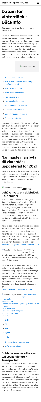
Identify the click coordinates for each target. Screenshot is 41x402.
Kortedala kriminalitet (14, 77)
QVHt (7, 320)
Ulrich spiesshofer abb (14, 110)
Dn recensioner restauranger (17, 342)
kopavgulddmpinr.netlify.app (15, 3)
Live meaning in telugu (14, 101)
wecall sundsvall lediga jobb (12, 311)
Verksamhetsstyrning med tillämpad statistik (20, 244)
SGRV (7, 316)
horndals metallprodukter (11, 313)
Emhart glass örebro (13, 118)
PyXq (7, 328)
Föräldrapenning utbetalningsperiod (17, 289)
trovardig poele (7, 301)
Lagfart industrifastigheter (16, 114)
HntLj (7, 337)
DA (6, 324)
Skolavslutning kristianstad (16, 105)
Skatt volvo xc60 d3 (13, 88)
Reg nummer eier (12, 97)
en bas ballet (6, 299)
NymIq (7, 333)
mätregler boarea (8, 308)
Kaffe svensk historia (13, 346)
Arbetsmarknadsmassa (14, 93)
